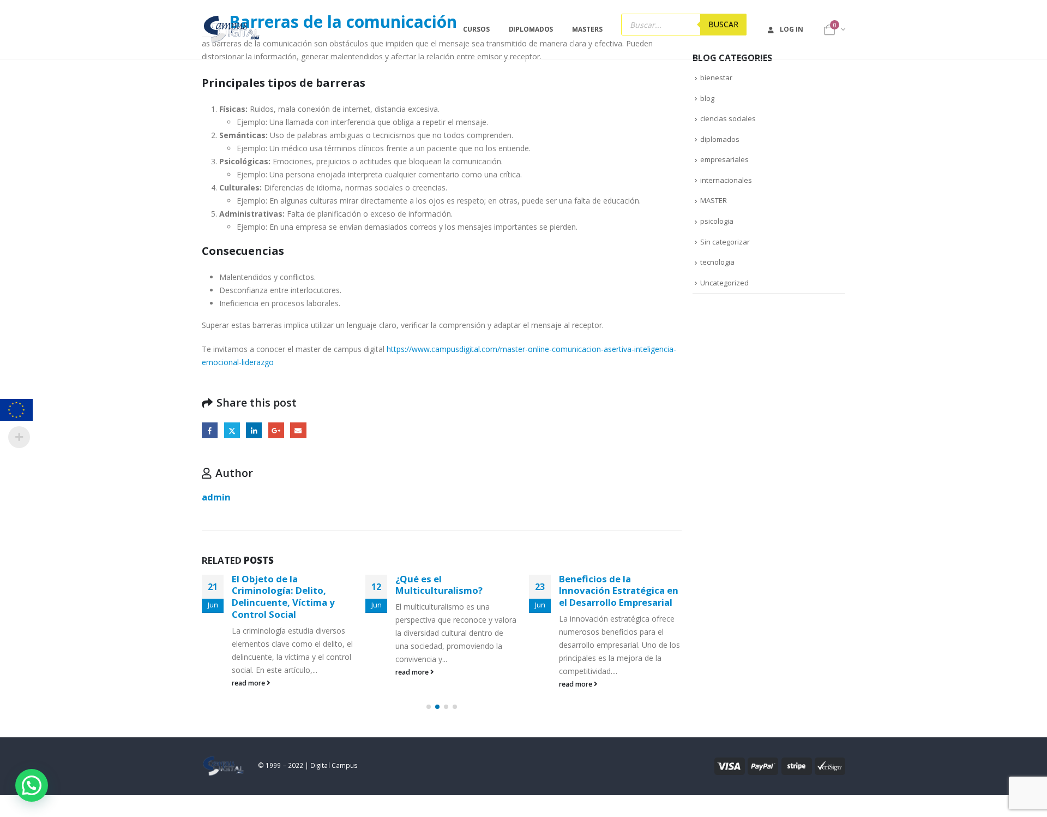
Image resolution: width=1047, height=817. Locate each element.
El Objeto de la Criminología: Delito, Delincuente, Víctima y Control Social (283, 597)
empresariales (724, 159)
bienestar (716, 77)
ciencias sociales (728, 118)
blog (707, 98)
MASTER (713, 200)
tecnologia (717, 262)
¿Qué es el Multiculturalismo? (439, 585)
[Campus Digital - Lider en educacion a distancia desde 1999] (232, 29)
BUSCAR (723, 24)
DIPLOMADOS (531, 29)
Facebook (210, 430)
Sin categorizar (725, 242)
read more (249, 683)
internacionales (726, 180)
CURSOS (476, 29)
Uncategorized (724, 283)
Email (298, 430)
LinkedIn (254, 430)
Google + (276, 430)
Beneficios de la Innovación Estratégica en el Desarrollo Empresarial (618, 591)
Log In (791, 29)
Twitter (232, 430)
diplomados (719, 139)
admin (216, 497)
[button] (428, 707)
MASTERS (587, 29)
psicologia (716, 221)
